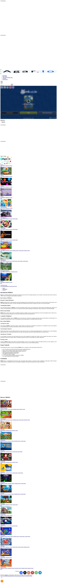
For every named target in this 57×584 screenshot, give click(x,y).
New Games (5, 76)
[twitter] (25, 572)
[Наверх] (1, 578)
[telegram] (40, 572)
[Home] (28, 72)
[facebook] (21, 572)
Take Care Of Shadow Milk (7, 77)
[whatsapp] (36, 572)
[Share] (1, 122)
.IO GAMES (2, 286)
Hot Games (5, 75)
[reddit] (28, 572)
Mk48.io (1, 294)
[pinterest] (32, 572)
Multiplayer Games (8, 286)
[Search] (12, 85)
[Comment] (2, 122)
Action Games (5, 79)
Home (4, 288)
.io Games (4, 78)
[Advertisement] (4, 18)
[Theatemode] (3, 122)
